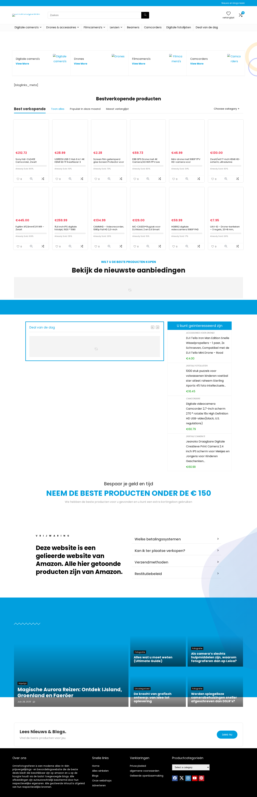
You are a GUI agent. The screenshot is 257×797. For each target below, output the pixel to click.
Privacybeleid (138, 766)
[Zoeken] (145, 15)
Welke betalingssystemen (158, 539)
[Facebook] (175, 778)
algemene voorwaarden (144, 771)
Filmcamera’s (93, 27)
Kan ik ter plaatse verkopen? (160, 550)
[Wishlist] (228, 14)
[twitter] (181, 778)
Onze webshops (102, 780)
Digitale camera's (195, 436)
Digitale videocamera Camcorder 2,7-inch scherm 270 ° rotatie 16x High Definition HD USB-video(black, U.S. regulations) (207, 413)
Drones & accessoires (61, 27)
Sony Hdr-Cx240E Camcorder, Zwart (26, 161)
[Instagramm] (188, 778)
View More (22, 63)
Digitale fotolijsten (178, 27)
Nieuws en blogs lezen (233, 3)
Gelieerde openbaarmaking (146, 775)
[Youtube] (195, 778)
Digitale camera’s (27, 27)
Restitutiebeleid (148, 573)
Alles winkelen (100, 771)
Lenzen (114, 27)
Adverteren (99, 785)
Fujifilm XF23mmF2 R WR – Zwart (30, 228)
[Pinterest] (201, 778)
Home (95, 766)
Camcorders (153, 27)
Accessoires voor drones (200, 332)
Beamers (133, 27)
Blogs (95, 775)
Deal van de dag (207, 27)
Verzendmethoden (151, 562)
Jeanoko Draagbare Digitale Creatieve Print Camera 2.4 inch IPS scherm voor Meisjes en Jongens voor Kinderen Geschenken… (208, 451)
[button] (176, 539)
